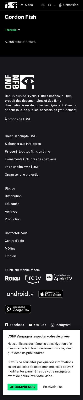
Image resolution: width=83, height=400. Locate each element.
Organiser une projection (22, 174)
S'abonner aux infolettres (23, 144)
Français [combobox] (10, 29)
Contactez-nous (16, 233)
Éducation (12, 204)
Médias (10, 248)
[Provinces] (19, 30)
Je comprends (22, 387)
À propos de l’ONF (18, 119)
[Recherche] (43, 5)
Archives (11, 211)
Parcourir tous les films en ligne (27, 151)
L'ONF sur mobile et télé (22, 270)
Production (12, 219)
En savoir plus (53, 387)
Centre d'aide (14, 241)
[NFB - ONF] (11, 5)
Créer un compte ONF (20, 136)
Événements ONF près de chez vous (30, 159)
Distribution (13, 196)
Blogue (10, 188)
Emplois (10, 256)
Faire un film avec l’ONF (22, 167)
